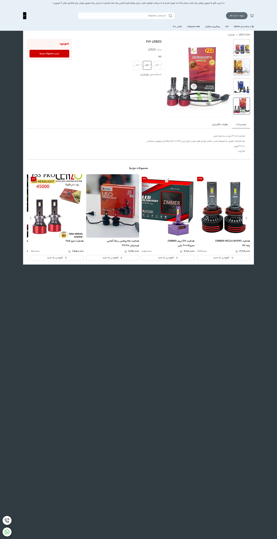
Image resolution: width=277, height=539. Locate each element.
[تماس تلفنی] (7, 520)
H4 (157, 65)
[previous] (246, 218)
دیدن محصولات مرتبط (49, 53)
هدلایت (231, 35)
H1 (137, 65)
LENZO (152, 50)
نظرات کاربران (220, 124)
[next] (30, 218)
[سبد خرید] (252, 16)
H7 (147, 65)
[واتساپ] (7, 531)
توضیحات (241, 124)
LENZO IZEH (244, 35)
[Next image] (226, 78)
